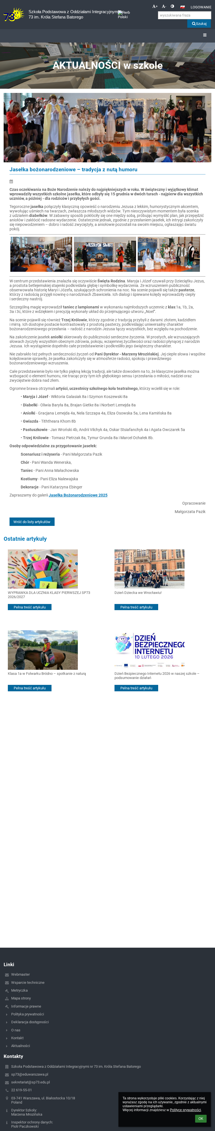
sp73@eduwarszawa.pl (29, 1074)
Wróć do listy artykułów (31, 522)
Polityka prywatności (27, 1014)
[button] (172, 6)
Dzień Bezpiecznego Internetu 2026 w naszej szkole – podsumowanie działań (157, 675)
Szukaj (201, 24)
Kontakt (17, 1038)
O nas (15, 1030)
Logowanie (201, 7)
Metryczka (19, 990)
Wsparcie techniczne (28, 982)
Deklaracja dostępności (30, 1022)
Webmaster (20, 974)
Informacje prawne (26, 1006)
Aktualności (20, 1046)
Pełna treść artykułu (30, 607)
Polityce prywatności (185, 1110)
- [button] (165, 6)
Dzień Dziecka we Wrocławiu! (138, 593)
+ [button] (157, 6)
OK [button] (200, 1119)
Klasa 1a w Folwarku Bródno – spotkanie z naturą (47, 673)
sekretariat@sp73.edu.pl (30, 1082)
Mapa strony (21, 998)
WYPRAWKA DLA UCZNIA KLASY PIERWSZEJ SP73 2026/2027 (49, 595)
